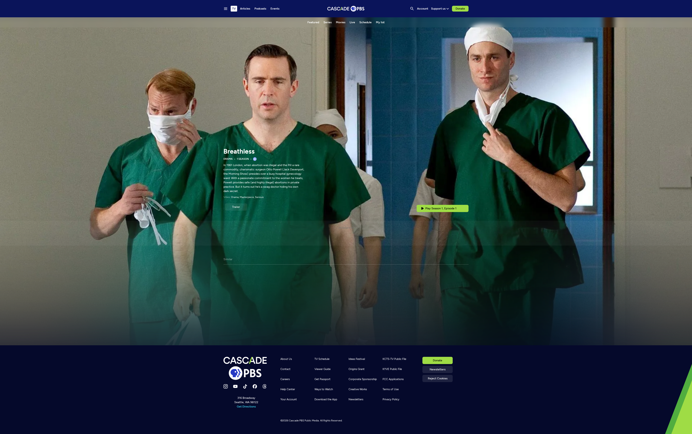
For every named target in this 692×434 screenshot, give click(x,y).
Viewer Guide (322, 369)
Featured (313, 22)
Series (327, 22)
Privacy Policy (391, 399)
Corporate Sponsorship (363, 379)
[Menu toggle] (225, 8)
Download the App (325, 399)
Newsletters (437, 369)
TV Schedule (321, 359)
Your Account (288, 399)
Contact (285, 369)
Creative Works (358, 389)
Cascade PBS (296, 420)
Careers (285, 379)
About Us (286, 359)
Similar (227, 259)
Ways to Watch (323, 389)
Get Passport (322, 379)
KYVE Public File (392, 369)
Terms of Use (391, 389)
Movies (340, 22)
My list (380, 22)
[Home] (246, 368)
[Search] (412, 8)
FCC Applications (393, 379)
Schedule (365, 22)
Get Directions (246, 406)
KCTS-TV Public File (394, 359)
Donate (460, 8)
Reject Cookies (437, 378)
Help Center (287, 389)
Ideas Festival (357, 359)
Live (352, 22)
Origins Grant (357, 369)
